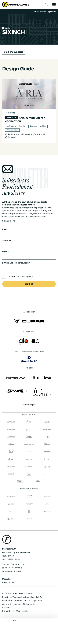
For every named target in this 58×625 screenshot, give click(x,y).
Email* (5, 252)
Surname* (7, 240)
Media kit (6, 579)
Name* (5, 229)
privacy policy (26, 277)
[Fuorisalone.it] (16, 4)
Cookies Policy (22, 611)
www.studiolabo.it (13, 571)
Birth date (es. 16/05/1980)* (16, 263)
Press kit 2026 (8, 582)
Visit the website (13, 52)
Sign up (29, 284)
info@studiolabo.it (13, 568)
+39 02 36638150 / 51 (14, 564)
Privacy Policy (8, 611)
